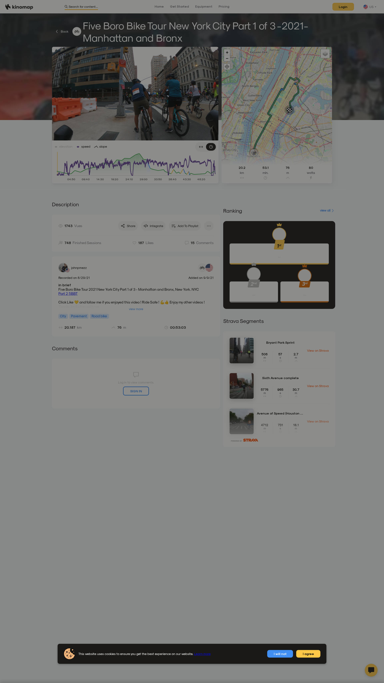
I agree (308, 654)
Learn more (202, 654)
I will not (280, 654)
